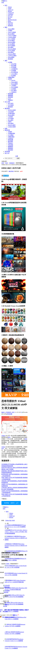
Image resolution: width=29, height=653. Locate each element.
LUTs (9, 98)
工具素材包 (14, 69)
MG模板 (13, 75)
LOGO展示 (14, 74)
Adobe (9, 8)
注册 (16, 156)
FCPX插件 (11, 105)
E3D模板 (13, 70)
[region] (14, 350)
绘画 (6, 128)
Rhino (9, 21)
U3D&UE (13, 92)
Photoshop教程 (12, 49)
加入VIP (7, 153)
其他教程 (10, 59)
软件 (6, 5)
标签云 (22, 609)
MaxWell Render (12, 19)
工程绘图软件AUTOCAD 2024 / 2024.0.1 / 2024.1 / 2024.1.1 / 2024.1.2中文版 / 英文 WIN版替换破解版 (16, 531)
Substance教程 (12, 54)
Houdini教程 (11, 40)
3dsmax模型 (14, 82)
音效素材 (10, 97)
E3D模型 (13, 89)
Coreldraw (10, 14)
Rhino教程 (11, 52)
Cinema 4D (11, 12)
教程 (6, 27)
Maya (9, 18)
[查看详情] (14, 350)
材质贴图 (10, 93)
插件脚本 (7, 108)
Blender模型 (14, 84)
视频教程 (10, 146)
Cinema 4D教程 (12, 35)
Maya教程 (10, 47)
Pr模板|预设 (11, 77)
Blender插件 (11, 115)
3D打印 (13, 80)
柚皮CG (3, 412)
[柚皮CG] (4, 0)
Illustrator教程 (11, 42)
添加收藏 (9, 414)
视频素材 (10, 95)
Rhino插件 (11, 123)
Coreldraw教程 (12, 37)
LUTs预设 (10, 135)
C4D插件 (10, 116)
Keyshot (10, 17)
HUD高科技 (14, 72)
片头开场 (13, 64)
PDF (2, 448)
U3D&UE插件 (12, 126)
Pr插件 (10, 121)
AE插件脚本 (11, 113)
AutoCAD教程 (12, 32)
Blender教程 (11, 34)
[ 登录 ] (7, 563)
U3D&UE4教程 (12, 55)
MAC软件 (10, 103)
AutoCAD (10, 9)
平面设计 (10, 100)
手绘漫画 (10, 144)
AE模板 (10, 62)
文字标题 (13, 67)
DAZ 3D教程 (11, 39)
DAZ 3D (10, 15)
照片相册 (13, 65)
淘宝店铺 (5, 611)
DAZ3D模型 (14, 87)
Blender (10, 11)
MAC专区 (7, 101)
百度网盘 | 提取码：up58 (11, 503)
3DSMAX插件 (12, 110)
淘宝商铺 (7, 151)
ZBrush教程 (11, 57)
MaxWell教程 (11, 45)
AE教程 (10, 30)
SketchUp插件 (12, 125)
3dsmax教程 (11, 29)
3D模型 (10, 79)
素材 (6, 60)
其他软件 (10, 25)
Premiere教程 (11, 50)
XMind (3, 435)
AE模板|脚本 (11, 133)
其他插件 (10, 106)
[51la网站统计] (18, 615)
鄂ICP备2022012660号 (8, 617)
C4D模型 (13, 85)
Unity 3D (10, 24)
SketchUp (10, 22)
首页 (2, 2)
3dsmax (10, 7)
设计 (10, 520)
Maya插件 (10, 120)
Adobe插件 (11, 111)
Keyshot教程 (11, 44)
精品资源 (7, 130)
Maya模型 (14, 90)
